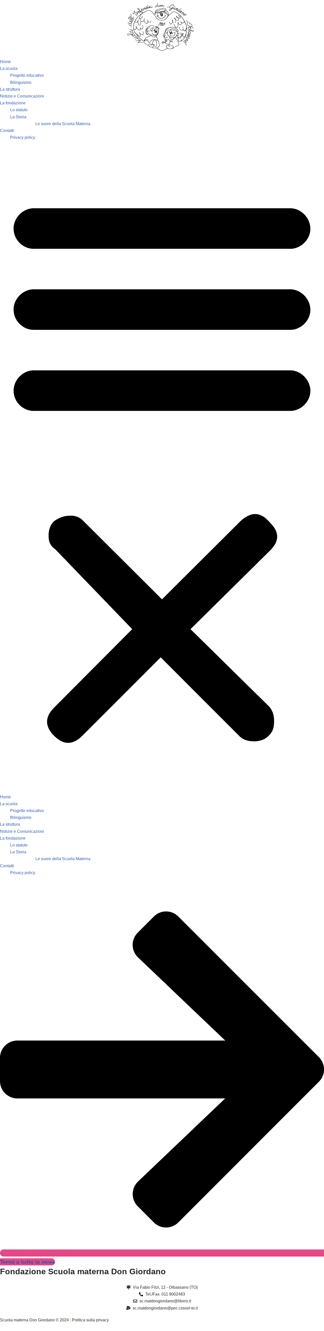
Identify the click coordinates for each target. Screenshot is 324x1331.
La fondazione (13, 103)
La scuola (8, 68)
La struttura (10, 89)
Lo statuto (19, 110)
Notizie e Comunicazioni (22, 96)
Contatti (7, 130)
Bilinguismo (20, 82)
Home (5, 62)
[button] (162, 467)
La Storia (18, 117)
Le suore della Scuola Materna (62, 124)
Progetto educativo (27, 75)
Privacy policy (22, 137)
